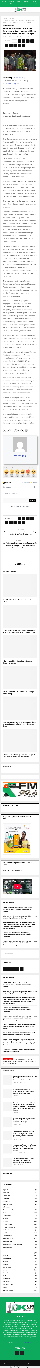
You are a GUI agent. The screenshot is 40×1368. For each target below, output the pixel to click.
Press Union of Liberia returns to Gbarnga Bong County (18, 693)
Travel (5, 1287)
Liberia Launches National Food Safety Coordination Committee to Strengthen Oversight (17, 934)
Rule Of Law (7, 1258)
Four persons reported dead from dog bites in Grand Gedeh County (20, 533)
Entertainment (8, 1210)
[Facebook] (17, 1353)
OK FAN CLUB (35, 2)
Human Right (7, 1241)
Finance (5, 1218)
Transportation (8, 1284)
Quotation (27, 2)
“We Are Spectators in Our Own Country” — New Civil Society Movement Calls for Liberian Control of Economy (20, 943)
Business (6, 1192)
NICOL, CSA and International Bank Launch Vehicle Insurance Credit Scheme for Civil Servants (18, 909)
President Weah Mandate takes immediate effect (18, 601)
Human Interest (8, 1238)
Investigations (7, 1247)
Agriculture (6, 1190)
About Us (4, 2)
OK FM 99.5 (8, 36)
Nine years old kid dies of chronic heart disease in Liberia (17, 662)
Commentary (7, 1195)
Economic (6, 1201)
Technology (7, 1278)
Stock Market (7, 1273)
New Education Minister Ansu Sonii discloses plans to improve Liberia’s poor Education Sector (19, 724)
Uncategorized (8, 1290)
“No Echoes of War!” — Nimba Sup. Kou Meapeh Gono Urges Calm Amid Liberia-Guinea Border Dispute (19, 1026)
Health (5, 1233)
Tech (4, 1276)
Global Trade (7, 1230)
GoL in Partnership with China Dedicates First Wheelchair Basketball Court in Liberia (23, 1160)
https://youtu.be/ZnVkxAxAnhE (13, 870)
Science (5, 1261)
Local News (7, 1253)
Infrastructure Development (12, 1244)
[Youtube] (22, 1353)
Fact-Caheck (7, 1215)
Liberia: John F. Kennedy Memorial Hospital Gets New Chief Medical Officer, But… (19, 756)
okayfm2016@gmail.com (24, 1342)
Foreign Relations (9, 1227)
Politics (5, 25)
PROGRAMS (19, 2)
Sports (5, 1270)
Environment (7, 1213)
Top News (10, 25)
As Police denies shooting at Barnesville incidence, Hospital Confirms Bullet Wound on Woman (20, 545)
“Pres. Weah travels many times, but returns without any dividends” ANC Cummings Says (19, 631)
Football (5, 1221)
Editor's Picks (7, 1204)
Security (5, 1264)
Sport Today (7, 1267)
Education (6, 1207)
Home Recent (7, 1235)
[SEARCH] (35, 954)
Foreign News (7, 1224)
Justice (5, 1250)
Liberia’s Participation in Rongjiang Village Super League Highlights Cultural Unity (23, 1091)
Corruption (6, 1198)
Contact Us (11, 2)
